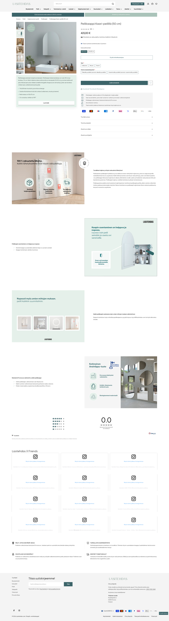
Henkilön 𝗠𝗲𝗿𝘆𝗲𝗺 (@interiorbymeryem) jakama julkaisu (84, 530)
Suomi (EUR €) (108, 611)
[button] (48, 15)
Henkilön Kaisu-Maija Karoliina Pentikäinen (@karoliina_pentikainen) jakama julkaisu (135, 467)
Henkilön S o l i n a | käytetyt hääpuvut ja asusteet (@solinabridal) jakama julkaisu (35, 467)
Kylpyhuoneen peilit (33, 19)
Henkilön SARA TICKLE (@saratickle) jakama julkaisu (133, 488)
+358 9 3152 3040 (151, 589)
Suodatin (16, 435)
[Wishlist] (156, 4)
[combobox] (84, 4)
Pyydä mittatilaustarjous (117, 57)
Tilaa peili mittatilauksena (141, 616)
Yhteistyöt (154, 616)
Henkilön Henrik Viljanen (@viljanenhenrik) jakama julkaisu (35, 509)
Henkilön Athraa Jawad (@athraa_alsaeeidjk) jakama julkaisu (35, 530)
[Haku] (113, 4)
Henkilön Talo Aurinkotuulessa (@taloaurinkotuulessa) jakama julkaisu (35, 488)
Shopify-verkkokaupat (32, 616)
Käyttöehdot (107, 616)
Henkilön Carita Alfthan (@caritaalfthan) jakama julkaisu (133, 509)
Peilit (24, 19)
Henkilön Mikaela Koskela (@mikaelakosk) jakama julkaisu (84, 488)
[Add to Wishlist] (150, 83)
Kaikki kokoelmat (118, 616)
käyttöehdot (43, 589)
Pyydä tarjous (163, 613)
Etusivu (18, 19)
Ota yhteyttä (128, 616)
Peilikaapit (44, 19)
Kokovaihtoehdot (86, 48)
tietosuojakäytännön (54, 589)
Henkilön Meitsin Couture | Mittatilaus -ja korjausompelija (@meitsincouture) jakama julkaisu (87, 467)
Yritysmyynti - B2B (137, 3)
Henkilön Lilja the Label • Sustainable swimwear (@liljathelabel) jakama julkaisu (84, 509)
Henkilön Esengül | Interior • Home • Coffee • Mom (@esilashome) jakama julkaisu (134, 530)
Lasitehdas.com (20, 616)
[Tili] (148, 4)
